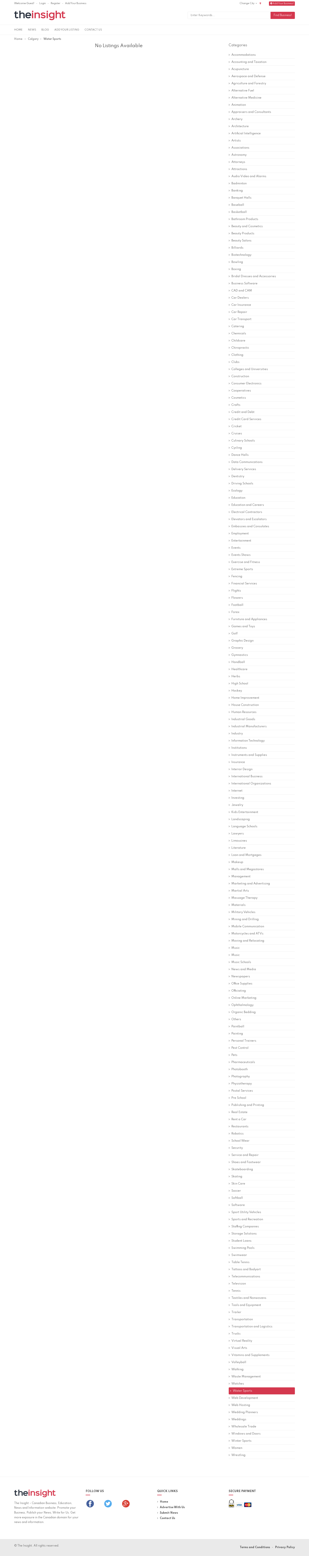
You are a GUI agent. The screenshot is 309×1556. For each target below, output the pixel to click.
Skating (236, 1176)
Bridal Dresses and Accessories (253, 276)
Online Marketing (243, 997)
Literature (238, 847)
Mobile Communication (247, 926)
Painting (237, 1033)
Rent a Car (238, 1119)
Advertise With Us (172, 1507)
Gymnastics (239, 655)
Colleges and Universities (249, 369)
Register (55, 3)
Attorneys (238, 162)
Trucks (236, 1333)
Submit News (169, 1513)
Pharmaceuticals (243, 1062)
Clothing (237, 354)
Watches (237, 1383)
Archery (236, 119)
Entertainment (241, 540)
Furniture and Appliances (249, 619)
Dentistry (237, 476)
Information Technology (248, 740)
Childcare (238, 340)
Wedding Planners (244, 1412)
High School (239, 683)
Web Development (244, 1398)
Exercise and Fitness (245, 562)
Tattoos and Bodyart (246, 1269)
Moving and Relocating (247, 940)
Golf (234, 633)
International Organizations (251, 783)
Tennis (236, 1290)
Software (238, 1205)
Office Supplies (241, 983)
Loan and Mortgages (246, 855)
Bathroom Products (244, 219)
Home (18, 30)
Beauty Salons (241, 240)
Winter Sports (241, 1440)
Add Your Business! (283, 3)
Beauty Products (242, 233)
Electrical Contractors (246, 512)
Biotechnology (241, 254)
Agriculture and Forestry (248, 83)
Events (236, 547)
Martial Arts (240, 890)
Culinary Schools (243, 440)
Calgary (33, 39)
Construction (240, 376)
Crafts (235, 405)
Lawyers (237, 833)
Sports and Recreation (247, 1219)
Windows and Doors (246, 1433)
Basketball (239, 212)
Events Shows (241, 555)
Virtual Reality (241, 1340)
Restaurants (239, 1126)
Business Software (244, 283)
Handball (238, 662)
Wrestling (238, 1455)
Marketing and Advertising (250, 883)
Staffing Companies (245, 1226)
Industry (237, 733)
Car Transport (241, 319)
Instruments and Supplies (249, 755)
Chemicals (238, 333)
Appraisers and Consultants (251, 112)
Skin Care (238, 1183)
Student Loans (241, 1240)
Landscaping (240, 819)
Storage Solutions (244, 1233)
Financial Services (244, 583)
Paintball (237, 1026)
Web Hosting (240, 1405)
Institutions (239, 747)
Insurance (238, 762)
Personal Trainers (243, 1040)
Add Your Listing (66, 30)
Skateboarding (242, 1169)
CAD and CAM (241, 290)
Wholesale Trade (243, 1426)
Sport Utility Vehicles (246, 1212)
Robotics (237, 1133)
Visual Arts (239, 1348)
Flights (236, 590)
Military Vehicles (243, 912)
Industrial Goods (243, 719)
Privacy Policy (285, 1547)
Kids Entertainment (244, 812)
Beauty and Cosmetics (247, 226)
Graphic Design (242, 640)
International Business (247, 776)
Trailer (236, 1312)
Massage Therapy (244, 897)
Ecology (236, 490)
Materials (238, 905)
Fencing (236, 576)
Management (241, 876)
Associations (240, 147)
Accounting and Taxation (248, 62)
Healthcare (239, 669)
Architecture (240, 126)
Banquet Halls (241, 197)
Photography (240, 1076)
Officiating (238, 990)
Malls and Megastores (247, 869)
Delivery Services (243, 469)
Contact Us (93, 30)
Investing (237, 797)
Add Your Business (75, 3)
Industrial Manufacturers (249, 726)
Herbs (235, 676)
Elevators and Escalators (249, 519)
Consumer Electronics (246, 383)
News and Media (243, 969)
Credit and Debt (242, 412)
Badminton (239, 183)
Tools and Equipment (246, 1305)
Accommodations (243, 54)
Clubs (235, 362)
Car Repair (239, 312)
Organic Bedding (243, 1012)
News (32, 30)
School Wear (240, 1140)
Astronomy (239, 154)
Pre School (238, 1097)
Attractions (239, 169)
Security (237, 1147)
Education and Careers (247, 505)
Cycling (236, 447)
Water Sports (242, 1390)
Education (238, 497)
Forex (235, 612)
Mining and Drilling (245, 919)
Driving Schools (242, 483)
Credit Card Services (246, 419)
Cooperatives (241, 390)
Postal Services (242, 1090)
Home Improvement (245, 697)
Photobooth (239, 1069)
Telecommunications (245, 1276)
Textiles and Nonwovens (248, 1298)
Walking (237, 1369)
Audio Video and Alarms (248, 176)
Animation (238, 104)
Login (42, 3)
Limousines (239, 840)
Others (236, 1019)
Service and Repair (245, 1155)
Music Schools (241, 962)
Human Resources (243, 712)
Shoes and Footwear (246, 1162)
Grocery (237, 647)
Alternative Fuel (242, 90)
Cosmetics (238, 397)
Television (238, 1283)
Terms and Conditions (255, 1547)
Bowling (237, 262)
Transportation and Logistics (251, 1326)
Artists (236, 140)
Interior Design (241, 769)
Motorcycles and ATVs (247, 933)
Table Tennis (240, 1262)
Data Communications (247, 462)
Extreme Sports (242, 569)
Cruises (236, 433)
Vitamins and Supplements (250, 1355)
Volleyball (238, 1362)
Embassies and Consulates (250, 526)
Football (237, 605)
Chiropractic (240, 347)
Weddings (238, 1419)
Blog (45, 30)
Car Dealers (240, 297)
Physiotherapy (241, 1083)
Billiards (237, 247)
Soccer (236, 1190)
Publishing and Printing (247, 1105)
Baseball (237, 204)
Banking (237, 190)
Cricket (236, 426)
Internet (236, 790)
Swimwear (239, 1255)
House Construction (245, 705)
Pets (234, 1055)
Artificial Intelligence (246, 133)
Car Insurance (241, 304)
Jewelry (237, 805)
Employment (240, 533)
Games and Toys (243, 626)
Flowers (237, 597)
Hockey (236, 690)
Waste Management (246, 1376)
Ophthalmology (242, 1005)
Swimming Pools (242, 1248)
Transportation (242, 1319)
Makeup (237, 862)
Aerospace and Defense (248, 76)
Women (236, 1448)
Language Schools (244, 826)
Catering (237, 326)
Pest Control (240, 1047)
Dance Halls (240, 455)
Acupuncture (240, 69)
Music (235, 947)
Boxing (236, 269)
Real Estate (239, 1112)
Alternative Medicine (246, 97)
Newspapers (240, 976)
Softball (237, 1198)
